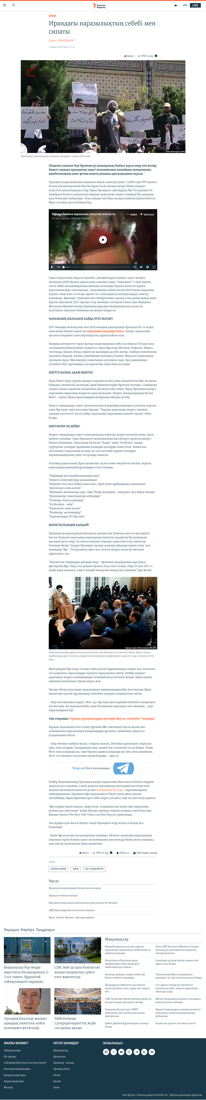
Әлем (56, 1087)
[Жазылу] (152, 1052)
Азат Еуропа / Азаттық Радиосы (73, 218)
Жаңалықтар (60, 1050)
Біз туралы (10, 1057)
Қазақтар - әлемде (63, 1063)
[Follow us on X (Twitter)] (114, 1052)
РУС (185, 5)
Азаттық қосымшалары (17, 1069)
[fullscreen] (154, 267)
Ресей (56, 1075)
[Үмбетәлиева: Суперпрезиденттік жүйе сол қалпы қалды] (77, 1001)
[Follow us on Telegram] (137, 1052)
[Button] (129, 56)
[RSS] (144, 1052)
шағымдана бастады (109, 790)
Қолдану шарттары (15, 1075)
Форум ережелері (14, 1081)
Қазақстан (59, 1057)
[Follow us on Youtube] (121, 1052)
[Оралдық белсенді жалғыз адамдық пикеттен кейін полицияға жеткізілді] (27, 1001)
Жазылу (8, 1087)
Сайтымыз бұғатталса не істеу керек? (25, 1063)
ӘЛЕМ (52, 16)
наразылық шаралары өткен (105, 331)
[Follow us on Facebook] (106, 1052)
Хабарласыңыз (12, 1050)
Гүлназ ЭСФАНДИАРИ (61, 40)
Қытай (57, 1081)
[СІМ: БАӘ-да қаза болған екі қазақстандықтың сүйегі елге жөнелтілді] (77, 950)
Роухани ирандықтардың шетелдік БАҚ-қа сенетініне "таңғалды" (112, 718)
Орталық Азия (61, 1069)
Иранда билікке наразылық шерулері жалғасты (83, 214)
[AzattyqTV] (176, 5)
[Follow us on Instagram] (129, 1052)
